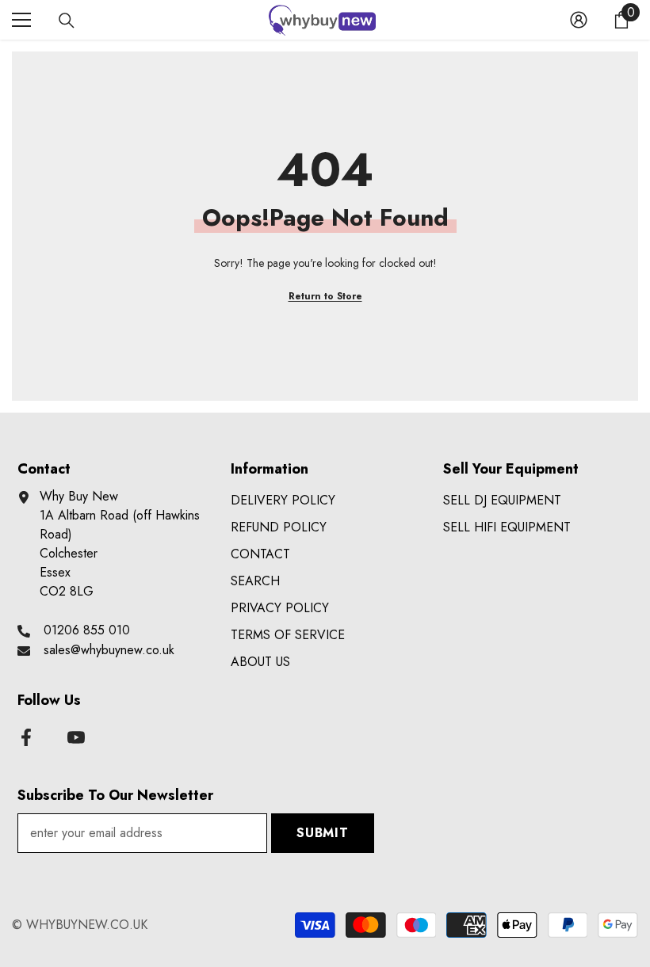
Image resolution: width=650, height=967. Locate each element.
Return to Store (325, 296)
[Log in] (578, 20)
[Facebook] (26, 737)
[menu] (21, 19)
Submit (322, 833)
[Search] (66, 20)
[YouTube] (76, 737)
